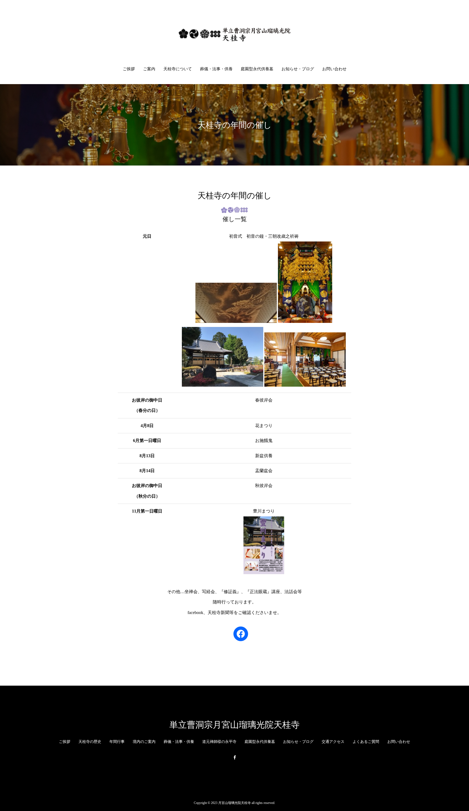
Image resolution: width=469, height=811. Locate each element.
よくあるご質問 (366, 742)
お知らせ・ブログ (297, 69)
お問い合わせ (334, 69)
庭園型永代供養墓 (257, 69)
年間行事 (117, 742)
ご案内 (149, 69)
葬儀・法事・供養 (216, 69)
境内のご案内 (144, 742)
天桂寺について (177, 69)
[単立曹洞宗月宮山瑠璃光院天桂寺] (234, 33)
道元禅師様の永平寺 (219, 742)
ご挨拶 (129, 69)
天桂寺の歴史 (89, 742)
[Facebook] (234, 757)
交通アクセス (333, 742)
